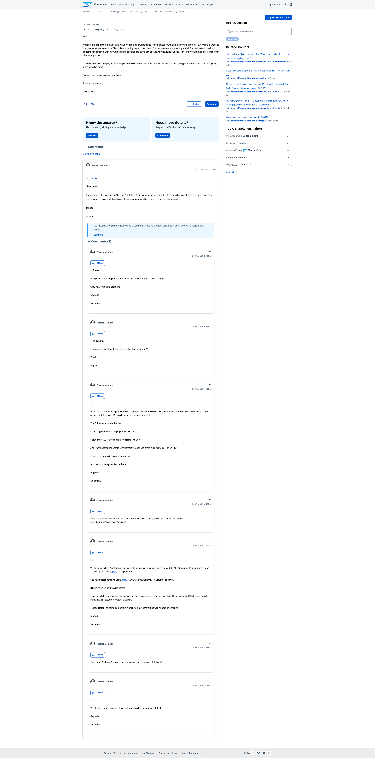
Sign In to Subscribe (278, 17)
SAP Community (89, 12)
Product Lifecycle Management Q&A (247, 78)
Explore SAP (274, 4)
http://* (113, 571)
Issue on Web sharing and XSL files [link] (174, 12)
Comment (211, 104)
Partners (169, 4)
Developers (155, 4)
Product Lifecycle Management (134, 12)
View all (230, 172)
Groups (142, 4)
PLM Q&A (153, 12)
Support (175, 753)
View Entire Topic (91, 154)
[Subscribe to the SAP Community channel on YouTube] (264, 753)
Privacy (107, 753)
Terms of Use (119, 753)
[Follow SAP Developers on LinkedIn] (269, 753)
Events (179, 4)
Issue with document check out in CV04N (247, 117)
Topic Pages (207, 4)
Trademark (163, 753)
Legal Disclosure (148, 753)
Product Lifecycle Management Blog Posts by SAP (254, 92)
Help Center (192, 4)
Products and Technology (123, 4)
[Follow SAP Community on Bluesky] (258, 753)
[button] (189, 104)
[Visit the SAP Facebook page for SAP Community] (253, 753)
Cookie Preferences (191, 753)
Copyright (132, 753)
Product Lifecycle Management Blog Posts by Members (257, 62)
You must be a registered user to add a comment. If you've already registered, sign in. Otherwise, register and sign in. (148, 227)
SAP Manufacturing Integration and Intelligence (103, 30)
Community (101, 4)
